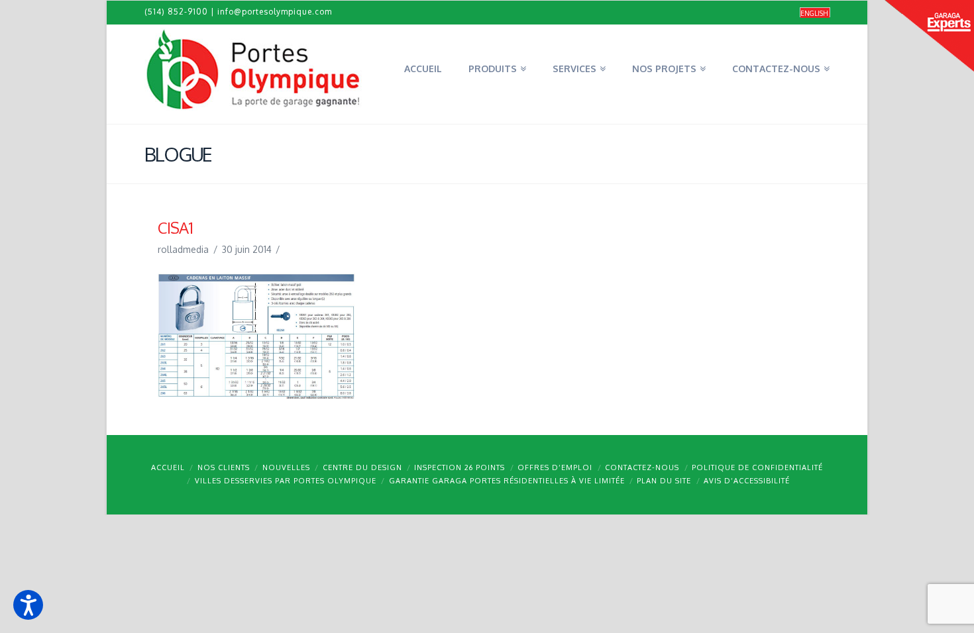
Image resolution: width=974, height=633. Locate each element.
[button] (28, 605)
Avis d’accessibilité (747, 480)
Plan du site (664, 480)
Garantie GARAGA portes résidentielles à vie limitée (507, 480)
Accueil (168, 467)
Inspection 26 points (459, 467)
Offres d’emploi (554, 467)
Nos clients (223, 467)
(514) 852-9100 (176, 12)
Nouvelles (286, 467)
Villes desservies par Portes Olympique (285, 480)
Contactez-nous (642, 467)
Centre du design (362, 467)
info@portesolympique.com (274, 12)
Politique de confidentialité (757, 467)
